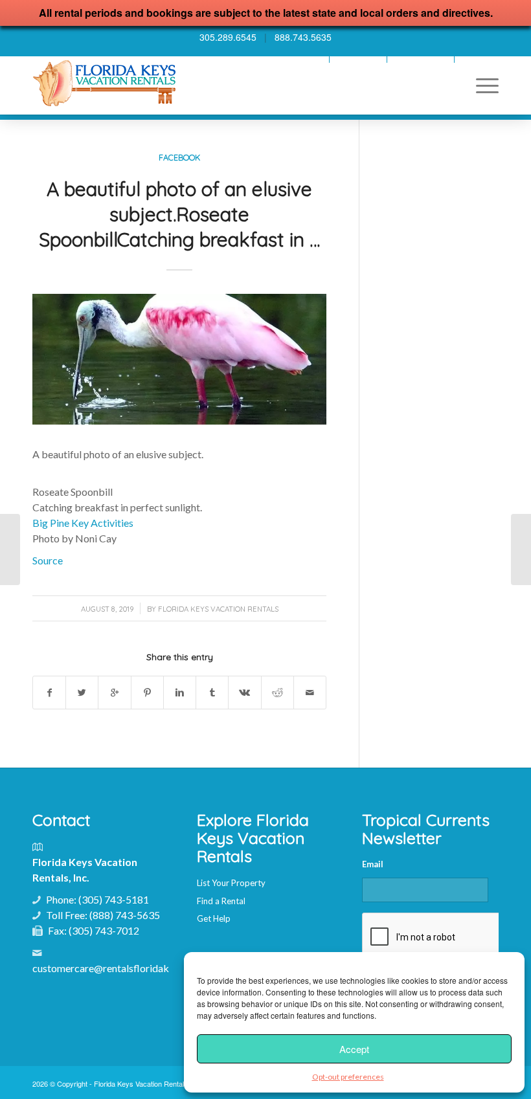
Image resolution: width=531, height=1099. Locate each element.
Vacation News (297, 59)
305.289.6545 (227, 36)
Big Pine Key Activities (82, 522)
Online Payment (420, 59)
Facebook (179, 157)
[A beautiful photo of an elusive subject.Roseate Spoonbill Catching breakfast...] (10, 549)
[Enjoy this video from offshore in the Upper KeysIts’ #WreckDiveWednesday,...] (521, 549)
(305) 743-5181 (113, 899)
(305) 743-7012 (104, 930)
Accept (354, 1049)
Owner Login (358, 59)
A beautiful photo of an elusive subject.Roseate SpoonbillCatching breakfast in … (179, 214)
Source (47, 560)
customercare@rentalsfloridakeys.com (118, 968)
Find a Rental (221, 901)
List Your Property (231, 883)
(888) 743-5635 (124, 915)
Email (372, 864)
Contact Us (480, 59)
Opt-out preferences (348, 1077)
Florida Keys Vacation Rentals (218, 609)
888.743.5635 (303, 36)
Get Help (214, 918)
